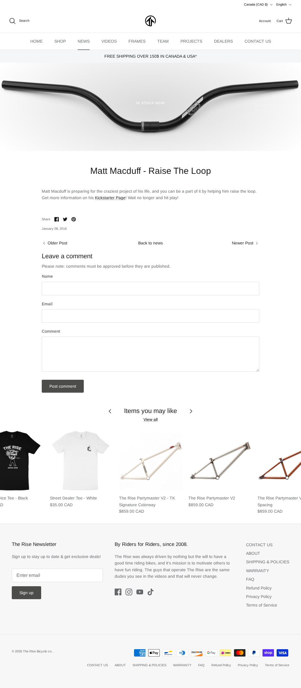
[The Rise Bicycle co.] (150, 21)
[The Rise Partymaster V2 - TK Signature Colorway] (151, 460)
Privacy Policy (259, 596)
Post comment (62, 386)
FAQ (250, 579)
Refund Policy (259, 588)
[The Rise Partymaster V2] (220, 460)
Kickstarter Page (110, 197)
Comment (51, 331)
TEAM (163, 41)
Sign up (26, 592)
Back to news (150, 243)
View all (150, 419)
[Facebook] (118, 592)
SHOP (60, 41)
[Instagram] (129, 592)
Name (47, 276)
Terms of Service (261, 605)
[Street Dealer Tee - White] (81, 460)
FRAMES (137, 41)
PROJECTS (191, 41)
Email (47, 303)
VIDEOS (109, 41)
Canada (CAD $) (256, 4)
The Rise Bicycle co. (37, 651)
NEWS (84, 41)
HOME (36, 41)
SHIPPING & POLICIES (267, 561)
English (281, 4)
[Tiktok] (150, 592)
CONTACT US (258, 41)
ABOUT (253, 553)
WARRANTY (257, 570)
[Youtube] (139, 592)
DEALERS (223, 41)
